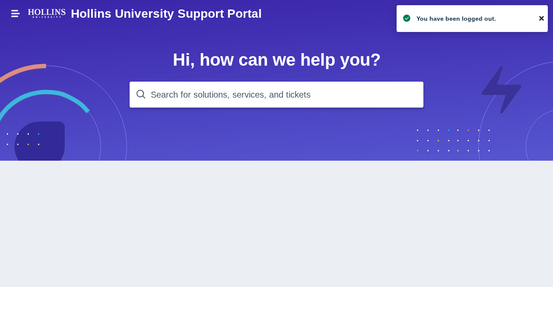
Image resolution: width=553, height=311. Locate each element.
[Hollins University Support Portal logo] (46, 14)
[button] (15, 13)
